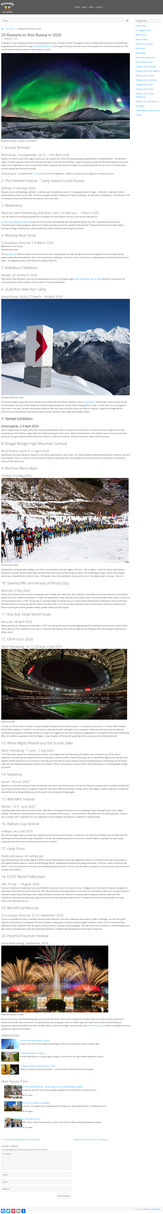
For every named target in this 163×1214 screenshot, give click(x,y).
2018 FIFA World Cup (42, 46)
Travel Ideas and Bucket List (148, 110)
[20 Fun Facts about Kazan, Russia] (10, 1044)
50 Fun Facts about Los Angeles (36, 1103)
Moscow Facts (142, 39)
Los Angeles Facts (143, 30)
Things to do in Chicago (146, 66)
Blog (91, 7)
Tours (77, 7)
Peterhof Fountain (96, 1025)
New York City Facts (144, 44)
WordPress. (156, 1209)
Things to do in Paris (144, 89)
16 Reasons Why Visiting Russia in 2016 (37, 1066)
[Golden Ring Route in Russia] (10, 1057)
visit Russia (37, 173)
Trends (139, 115)
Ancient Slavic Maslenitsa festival (15, 222)
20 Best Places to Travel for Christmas (90, 1139)
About (84, 7)
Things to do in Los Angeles (148, 71)
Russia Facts (10, 29)
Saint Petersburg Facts (145, 57)
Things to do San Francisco (147, 101)
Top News (140, 106)
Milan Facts (141, 34)
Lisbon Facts (141, 25)
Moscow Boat (11, 254)
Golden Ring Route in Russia (32, 1053)
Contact (99, 7)
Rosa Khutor (89, 402)
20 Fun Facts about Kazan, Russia (34, 1040)
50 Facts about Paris (31, 1119)
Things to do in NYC (144, 84)
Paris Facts (140, 48)
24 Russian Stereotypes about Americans (21, 1139)
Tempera (147, 1209)
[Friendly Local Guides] (7, 7)
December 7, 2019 (10, 39)
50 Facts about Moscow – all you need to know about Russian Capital (52, 1086)
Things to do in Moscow (146, 80)
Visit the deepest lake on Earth (88, 279)
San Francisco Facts (144, 62)
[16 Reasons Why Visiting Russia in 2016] (10, 1069)
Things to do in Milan (145, 75)
